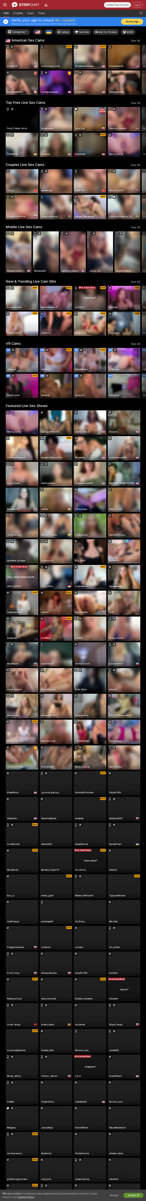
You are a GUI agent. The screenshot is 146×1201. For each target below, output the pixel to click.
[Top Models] (46, 5)
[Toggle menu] (5, 5)
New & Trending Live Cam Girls (31, 281)
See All (135, 40)
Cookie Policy (25, 1197)
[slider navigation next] (138, 70)
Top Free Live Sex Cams (25, 102)
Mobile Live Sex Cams (24, 227)
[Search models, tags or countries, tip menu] (141, 13)
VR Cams (13, 343)
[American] (38, 32)
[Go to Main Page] (25, 5)
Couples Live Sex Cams (25, 165)
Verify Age (132, 21)
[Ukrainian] (49, 32)
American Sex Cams (28, 40)
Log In (137, 5)
